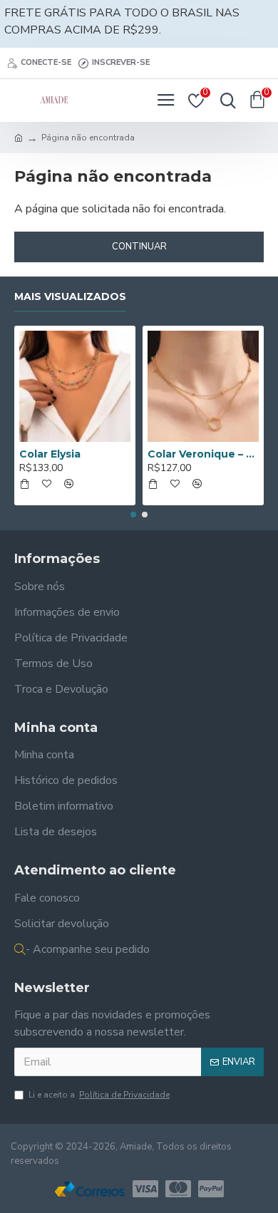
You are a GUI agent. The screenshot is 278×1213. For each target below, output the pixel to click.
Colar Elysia (50, 454)
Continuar (139, 246)
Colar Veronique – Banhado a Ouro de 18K (203, 454)
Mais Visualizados (70, 297)
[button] (133, 514)
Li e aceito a (99, 1094)
